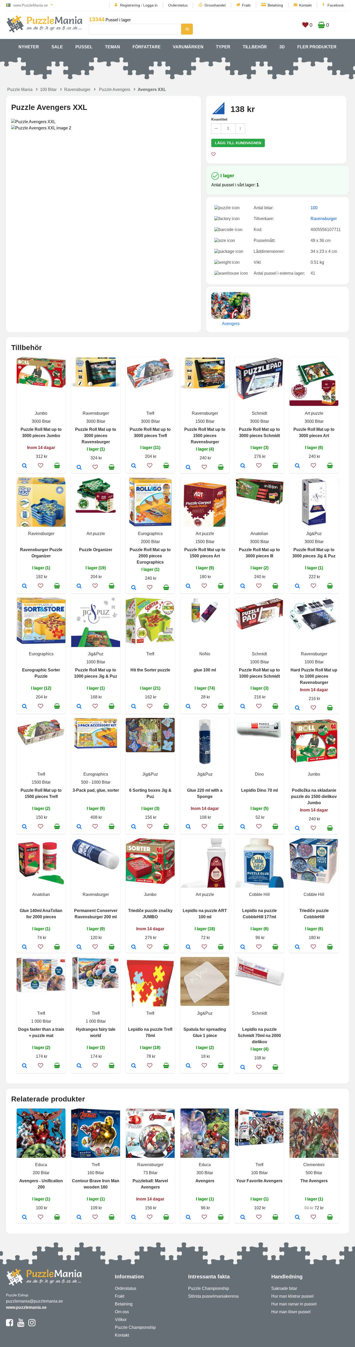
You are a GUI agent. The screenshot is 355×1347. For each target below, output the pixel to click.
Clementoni (314, 1165)
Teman (112, 47)
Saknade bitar (284, 1288)
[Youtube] (20, 1325)
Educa (41, 1165)
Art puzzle (314, 413)
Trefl (150, 413)
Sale (57, 47)
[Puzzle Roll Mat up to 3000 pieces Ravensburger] (79, 467)
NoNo (204, 654)
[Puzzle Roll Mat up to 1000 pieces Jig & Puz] (79, 706)
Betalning (275, 5)
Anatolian (259, 533)
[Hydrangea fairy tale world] (79, 1066)
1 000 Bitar (41, 1021)
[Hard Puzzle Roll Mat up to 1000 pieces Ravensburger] (297, 708)
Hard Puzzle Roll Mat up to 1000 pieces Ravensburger (314, 676)
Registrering (130, 5)
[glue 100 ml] (188, 706)
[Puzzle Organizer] (79, 586)
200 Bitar (41, 1173)
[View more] (41, 386)
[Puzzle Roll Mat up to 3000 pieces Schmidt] (242, 466)
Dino (259, 774)
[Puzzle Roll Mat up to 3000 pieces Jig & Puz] (297, 586)
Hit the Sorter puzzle (150, 670)
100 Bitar (48, 89)
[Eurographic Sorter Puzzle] (24, 706)
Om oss (122, 1312)
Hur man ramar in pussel (294, 1304)
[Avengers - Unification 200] (24, 1217)
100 (314, 208)
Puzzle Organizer (95, 549)
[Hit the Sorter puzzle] (133, 706)
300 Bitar (204, 1173)
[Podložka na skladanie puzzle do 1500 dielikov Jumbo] (297, 828)
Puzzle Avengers (114, 89)
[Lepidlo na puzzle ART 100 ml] (188, 947)
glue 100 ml (205, 670)
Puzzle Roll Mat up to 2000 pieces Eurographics (150, 555)
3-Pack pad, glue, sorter (96, 790)
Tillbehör (255, 47)
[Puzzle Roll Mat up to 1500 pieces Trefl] (24, 827)
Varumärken (188, 47)
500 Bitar (314, 1173)
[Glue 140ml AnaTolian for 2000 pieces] (24, 947)
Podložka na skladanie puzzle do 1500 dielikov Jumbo (314, 796)
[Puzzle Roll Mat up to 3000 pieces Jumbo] (24, 466)
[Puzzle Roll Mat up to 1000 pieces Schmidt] (242, 706)
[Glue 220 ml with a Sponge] (188, 827)
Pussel (84, 47)
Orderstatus (178, 5)
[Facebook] (9, 1325)
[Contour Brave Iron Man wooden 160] (79, 1217)
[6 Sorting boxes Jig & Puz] (133, 827)
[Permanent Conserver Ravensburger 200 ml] (79, 947)
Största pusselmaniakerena (213, 1296)
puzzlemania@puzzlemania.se (34, 1301)
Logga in (150, 5)
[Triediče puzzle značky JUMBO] (133, 947)
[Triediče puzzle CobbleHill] (297, 947)
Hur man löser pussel (291, 1312)
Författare (147, 47)
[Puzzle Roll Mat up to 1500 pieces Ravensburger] (188, 467)
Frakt (246, 5)
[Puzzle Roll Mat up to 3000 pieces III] (242, 586)
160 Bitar (95, 1173)
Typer (223, 47)
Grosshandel (215, 5)
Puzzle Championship (135, 1327)
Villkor (121, 1319)
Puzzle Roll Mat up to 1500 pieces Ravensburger (204, 435)
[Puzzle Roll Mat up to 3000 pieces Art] (297, 466)
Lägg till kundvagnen (238, 143)
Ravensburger (77, 89)
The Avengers (314, 1181)
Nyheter (28, 47)
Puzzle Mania (19, 89)
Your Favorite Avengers (259, 1181)
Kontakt (305, 5)
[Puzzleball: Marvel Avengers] (133, 1217)
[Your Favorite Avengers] (242, 1217)
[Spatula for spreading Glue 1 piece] (188, 1066)
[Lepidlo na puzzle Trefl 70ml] (133, 1066)
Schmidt (259, 413)
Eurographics (150, 533)
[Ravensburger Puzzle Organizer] (24, 586)
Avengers (204, 1181)
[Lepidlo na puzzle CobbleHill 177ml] (242, 947)
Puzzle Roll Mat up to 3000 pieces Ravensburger (95, 435)
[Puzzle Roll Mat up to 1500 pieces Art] (188, 586)
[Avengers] (188, 1217)
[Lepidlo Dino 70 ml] (242, 827)
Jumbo (41, 413)
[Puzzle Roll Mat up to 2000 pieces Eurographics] (133, 588)
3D (282, 47)
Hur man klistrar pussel (292, 1296)
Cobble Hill (259, 894)
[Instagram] (31, 1325)
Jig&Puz (314, 533)
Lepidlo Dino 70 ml (259, 790)
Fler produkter (317, 47)
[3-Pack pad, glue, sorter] (79, 827)
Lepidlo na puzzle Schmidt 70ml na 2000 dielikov (259, 1035)
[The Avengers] (297, 1217)
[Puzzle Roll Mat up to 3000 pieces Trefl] (133, 466)
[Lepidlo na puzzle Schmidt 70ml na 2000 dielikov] (242, 1067)
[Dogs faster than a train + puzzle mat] (24, 1066)
